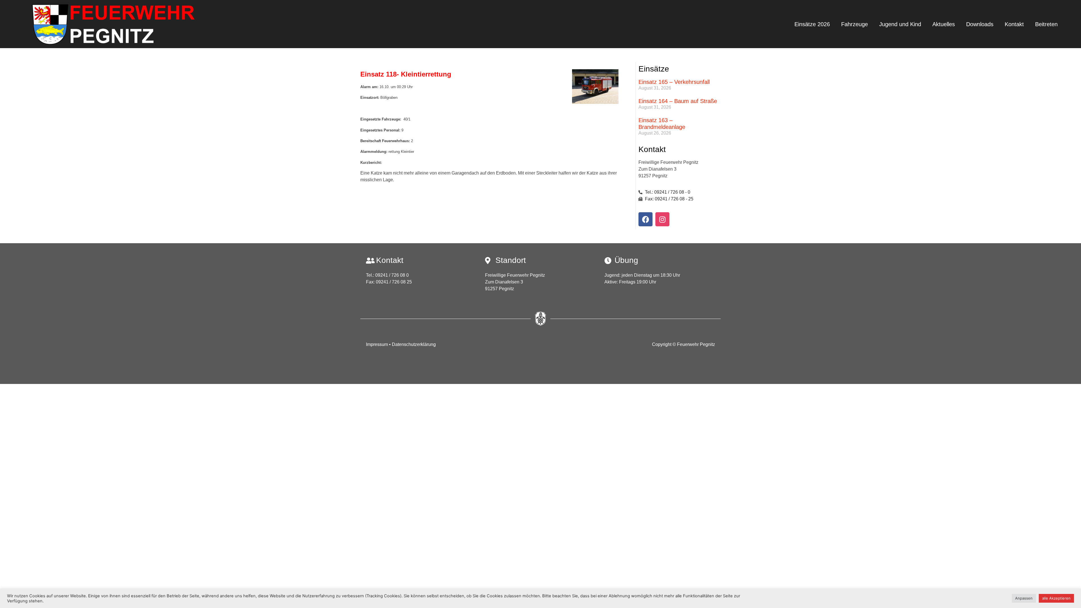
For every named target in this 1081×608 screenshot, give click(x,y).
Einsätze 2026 (812, 24)
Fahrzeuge (854, 24)
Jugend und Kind (900, 24)
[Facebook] (645, 219)
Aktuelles (943, 24)
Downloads (979, 24)
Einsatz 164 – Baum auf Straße (677, 101)
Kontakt (1014, 24)
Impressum (377, 344)
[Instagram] (662, 219)
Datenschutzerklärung (414, 344)
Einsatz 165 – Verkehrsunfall (674, 82)
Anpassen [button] (1024, 598)
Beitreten (1046, 24)
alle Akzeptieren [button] (1056, 598)
